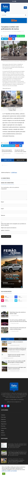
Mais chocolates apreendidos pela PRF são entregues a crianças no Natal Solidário (16, 362)
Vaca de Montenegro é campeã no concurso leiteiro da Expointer (16, 461)
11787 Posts (14, 172)
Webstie (3, 215)
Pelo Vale (3, 417)
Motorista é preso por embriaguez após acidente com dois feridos (17, 368)
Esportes (3, 419)
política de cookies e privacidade (9, 470)
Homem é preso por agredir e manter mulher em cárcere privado (16, 355)
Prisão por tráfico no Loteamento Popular (15, 342)
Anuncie (3, 435)
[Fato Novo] (5, 8)
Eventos (3, 426)
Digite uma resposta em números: (8, 227)
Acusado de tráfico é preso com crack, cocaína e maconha (20, 151)
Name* (2, 201)
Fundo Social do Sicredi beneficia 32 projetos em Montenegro (18, 328)
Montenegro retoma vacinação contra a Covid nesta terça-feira (17, 445)
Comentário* (4, 188)
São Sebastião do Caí (22, 451)
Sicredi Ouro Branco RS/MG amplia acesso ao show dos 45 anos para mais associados (18, 321)
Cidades (3, 415)
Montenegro (11, 443)
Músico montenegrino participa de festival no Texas (7, 151)
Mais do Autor (20, 160)
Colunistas (3, 428)
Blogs (2, 430)
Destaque (10, 451)
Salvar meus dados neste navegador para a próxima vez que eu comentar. (13, 224)
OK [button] (3, 473)
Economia (3, 421)
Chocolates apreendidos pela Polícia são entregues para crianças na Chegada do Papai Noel (17, 350)
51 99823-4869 (12, 399)
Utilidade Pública (22, 443)
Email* (2, 208)
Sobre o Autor (7, 160)
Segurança (3, 423)
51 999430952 (20, 399)
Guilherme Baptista (17, 31)
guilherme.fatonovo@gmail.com (14, 401)
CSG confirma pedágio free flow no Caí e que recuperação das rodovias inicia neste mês (17, 454)
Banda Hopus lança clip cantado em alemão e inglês (18, 313)
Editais (3, 432)
